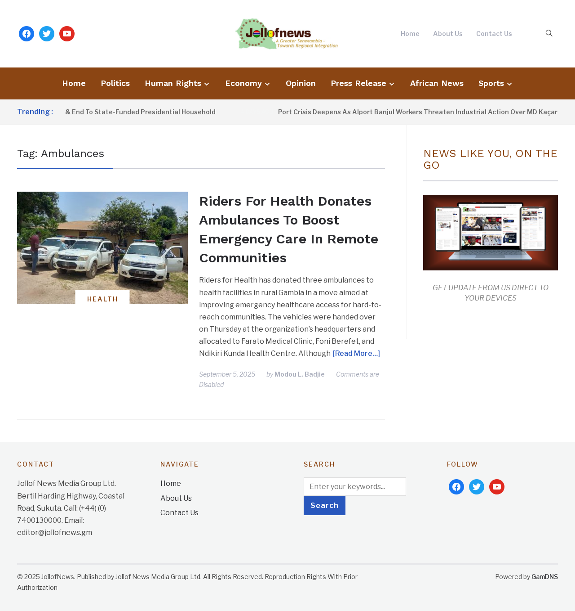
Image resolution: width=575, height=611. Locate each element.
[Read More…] (356, 353)
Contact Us (494, 33)
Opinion (301, 83)
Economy (243, 83)
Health (102, 299)
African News (437, 83)
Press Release (358, 83)
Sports (491, 83)
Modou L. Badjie (299, 374)
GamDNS (544, 576)
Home (410, 33)
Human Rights (173, 83)
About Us (448, 33)
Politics (115, 83)
